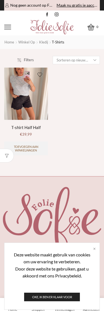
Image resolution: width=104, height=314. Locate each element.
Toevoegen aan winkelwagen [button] (26, 148)
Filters (29, 60)
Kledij (43, 42)
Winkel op (26, 42)
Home (9, 42)
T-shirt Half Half (26, 127)
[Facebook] (47, 14)
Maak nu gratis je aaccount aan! (78, 5)
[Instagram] (57, 14)
